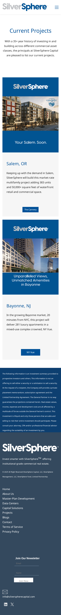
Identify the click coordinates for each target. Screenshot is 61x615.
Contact (7, 522)
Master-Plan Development (18, 498)
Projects (7, 512)
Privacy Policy (10, 531)
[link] (30, 446)
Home (6, 489)
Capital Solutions (12, 508)
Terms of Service (12, 527)
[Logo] (25, 7)
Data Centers (10, 503)
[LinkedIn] (5, 604)
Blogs (5, 517)
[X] (12, 604)
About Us (8, 494)
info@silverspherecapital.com (18, 596)
